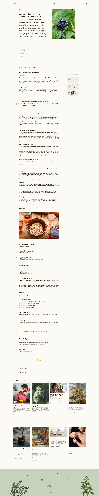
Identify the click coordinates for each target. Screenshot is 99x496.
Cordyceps (23, 307)
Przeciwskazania (23, 54)
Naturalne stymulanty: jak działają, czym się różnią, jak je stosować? (33, 352)
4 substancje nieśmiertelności (26, 351)
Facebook (70, 478)
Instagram (70, 475)
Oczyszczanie (57, 445)
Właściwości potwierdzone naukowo (26, 47)
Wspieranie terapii (23, 50)
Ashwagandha (23, 303)
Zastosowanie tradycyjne (24, 52)
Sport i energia (15, 458)
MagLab (57, 475)
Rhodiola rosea (23, 301)
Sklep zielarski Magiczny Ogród (44, 475)
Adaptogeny (20, 458)
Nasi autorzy (58, 476)
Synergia (22, 53)
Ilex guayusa (23, 305)
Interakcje (22, 56)
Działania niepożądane (24, 57)
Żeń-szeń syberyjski (23, 19)
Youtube (70, 476)
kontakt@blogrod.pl (31, 475)
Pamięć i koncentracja (34, 459)
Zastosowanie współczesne (25, 49)
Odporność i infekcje (21, 380)
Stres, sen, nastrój (44, 457)
